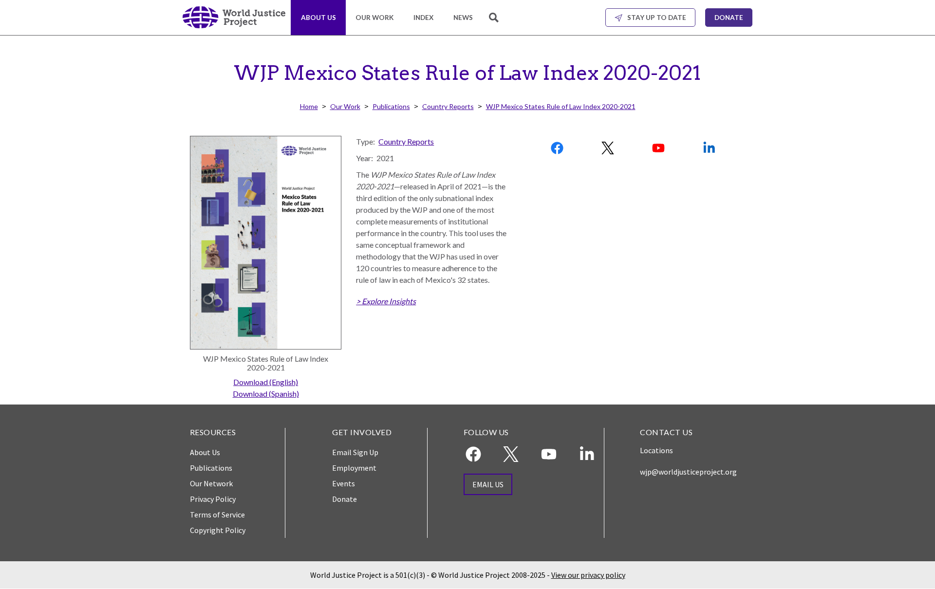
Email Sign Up (355, 452)
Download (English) (265, 382)
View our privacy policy (588, 575)
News (463, 17)
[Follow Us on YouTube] (659, 148)
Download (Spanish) (266, 393)
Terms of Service (217, 514)
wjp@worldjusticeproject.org (688, 472)
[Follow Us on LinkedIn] (709, 148)
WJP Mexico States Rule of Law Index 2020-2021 (561, 106)
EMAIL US (488, 484)
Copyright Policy (217, 530)
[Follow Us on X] (608, 148)
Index (423, 17)
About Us (318, 17)
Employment (354, 468)
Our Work (374, 17)
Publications (391, 106)
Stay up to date (656, 17)
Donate (728, 17)
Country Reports (448, 106)
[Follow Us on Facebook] (558, 148)
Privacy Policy (213, 499)
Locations (656, 450)
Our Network (211, 483)
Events (343, 483)
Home (309, 106)
